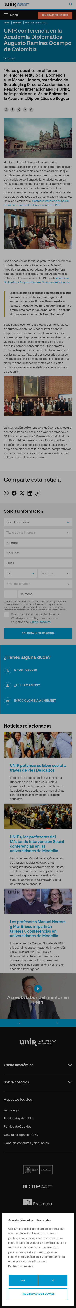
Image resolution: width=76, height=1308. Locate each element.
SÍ (53, 1280)
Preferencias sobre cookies (38, 1294)
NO (23, 1280)
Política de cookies (20, 1266)
